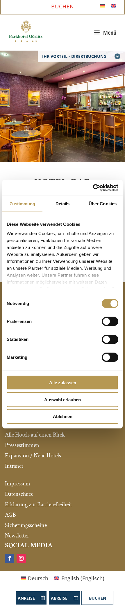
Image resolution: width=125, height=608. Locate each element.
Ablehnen (62, 416)
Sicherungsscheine (26, 525)
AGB (10, 515)
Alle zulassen (62, 382)
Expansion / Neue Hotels (33, 455)
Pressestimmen (22, 445)
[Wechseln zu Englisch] (113, 5)
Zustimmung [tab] (22, 203)
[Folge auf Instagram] (21, 558)
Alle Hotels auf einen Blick (35, 435)
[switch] (110, 321)
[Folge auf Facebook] (9, 558)
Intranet (14, 466)
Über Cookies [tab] (103, 203)
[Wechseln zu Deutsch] (102, 5)
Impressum (17, 483)
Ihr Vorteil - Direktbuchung (74, 56)
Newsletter (17, 535)
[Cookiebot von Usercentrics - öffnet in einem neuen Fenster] (92, 187)
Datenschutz (19, 494)
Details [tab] (63, 203)
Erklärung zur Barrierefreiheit (38, 504)
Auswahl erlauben (62, 399)
